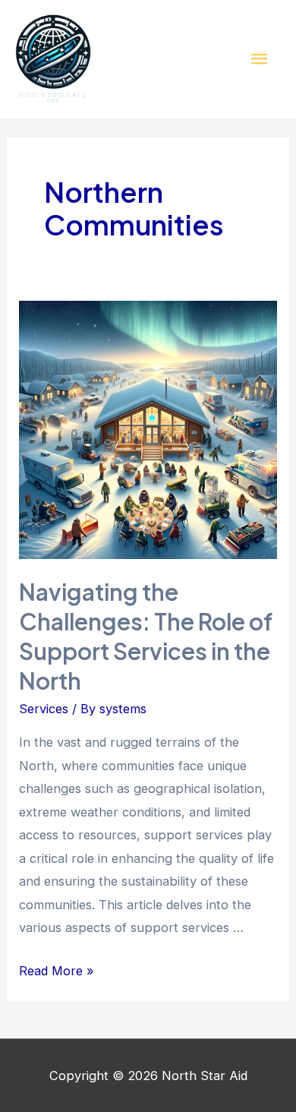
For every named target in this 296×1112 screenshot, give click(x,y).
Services (43, 708)
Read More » (56, 970)
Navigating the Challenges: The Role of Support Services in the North (145, 636)
